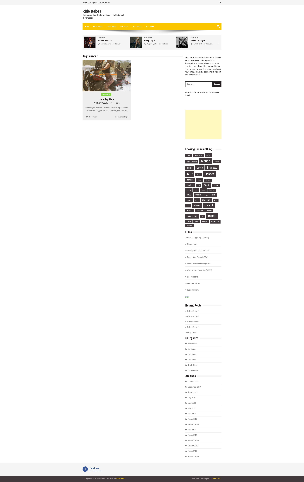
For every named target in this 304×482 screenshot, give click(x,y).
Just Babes (136, 26)
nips (206, 195)
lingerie (198, 195)
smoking (189, 210)
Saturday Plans (106, 99)
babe (188, 155)
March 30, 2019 (102, 103)
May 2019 (191, 408)
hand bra (190, 185)
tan (203, 216)
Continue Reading (121, 117)
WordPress (120, 479)
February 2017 (193, 456)
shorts (197, 205)
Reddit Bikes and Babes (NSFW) (199, 264)
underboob (215, 222)
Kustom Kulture (193, 290)
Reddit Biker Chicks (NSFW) (197, 257)
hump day (211, 190)
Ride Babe (118, 44)
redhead (206, 200)
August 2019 (192, 392)
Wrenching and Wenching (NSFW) (199, 270)
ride (215, 200)
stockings (200, 210)
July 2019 (191, 398)
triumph (204, 221)
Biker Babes (97, 26)
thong (189, 221)
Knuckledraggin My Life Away (198, 237)
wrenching (189, 225)
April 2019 (192, 414)
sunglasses (192, 216)
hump (203, 190)
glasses (208, 180)
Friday (199, 180)
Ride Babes (92, 11)
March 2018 (192, 435)
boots (200, 167)
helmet (216, 185)
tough (196, 221)
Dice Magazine (192, 277)
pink (213, 195)
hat (199, 185)
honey (189, 190)
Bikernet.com (192, 244)
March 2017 (192, 451)
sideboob (209, 205)
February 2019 (193, 424)
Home (87, 26)
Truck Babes (111, 26)
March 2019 (192, 419)
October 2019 (193, 381)
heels (206, 184)
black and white (192, 162)
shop (188, 206)
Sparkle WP (216, 479)
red (196, 200)
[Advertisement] (203, 124)
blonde (205, 161)
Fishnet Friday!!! (152, 40)
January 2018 (193, 446)
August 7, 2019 (106, 44)
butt (190, 174)
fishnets (190, 180)
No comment (93, 117)
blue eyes (216, 162)
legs (189, 194)
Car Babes (124, 26)
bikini (208, 155)
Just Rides (149, 26)
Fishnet (209, 174)
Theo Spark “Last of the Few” (198, 251)
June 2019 (192, 403)
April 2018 (192, 430)
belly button (198, 155)
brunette (212, 167)
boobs (189, 168)
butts (198, 174)
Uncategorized (193, 370)
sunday (209, 210)
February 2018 (193, 440)
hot (196, 190)
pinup (189, 200)
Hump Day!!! (103, 40)
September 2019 (194, 387)
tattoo (212, 216)
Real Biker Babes (193, 283)
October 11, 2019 (200, 44)
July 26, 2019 (151, 44)
